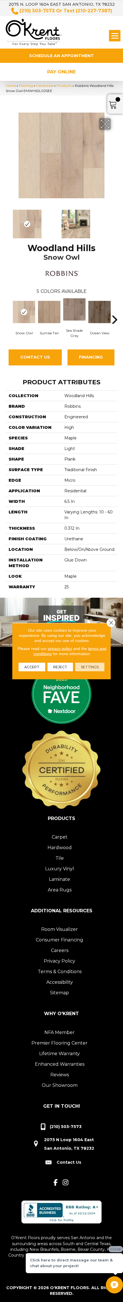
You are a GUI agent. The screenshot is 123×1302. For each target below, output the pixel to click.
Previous (8, 221)
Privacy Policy (59, 961)
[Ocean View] (99, 312)
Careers (59, 950)
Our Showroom (60, 1085)
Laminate (59, 879)
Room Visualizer (59, 929)
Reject (60, 667)
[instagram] (65, 1182)
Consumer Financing (59, 940)
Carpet (60, 837)
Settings (90, 667)
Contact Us (35, 357)
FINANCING (91, 357)
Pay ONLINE (61, 72)
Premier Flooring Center (59, 1043)
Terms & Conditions (60, 971)
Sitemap (59, 992)
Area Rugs (60, 890)
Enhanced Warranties (59, 1064)
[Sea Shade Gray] (74, 309)
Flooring (26, 85)
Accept (31, 667)
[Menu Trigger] (114, 35)
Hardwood (44, 85)
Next (114, 221)
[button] (61, 56)
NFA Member (59, 1032)
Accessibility (59, 982)
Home (11, 85)
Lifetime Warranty (59, 1053)
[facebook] (55, 1182)
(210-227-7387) (94, 10)
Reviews (59, 1074)
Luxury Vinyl (59, 868)
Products (64, 85)
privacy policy (60, 648)
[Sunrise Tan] (49, 312)
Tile (59, 858)
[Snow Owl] (24, 312)
